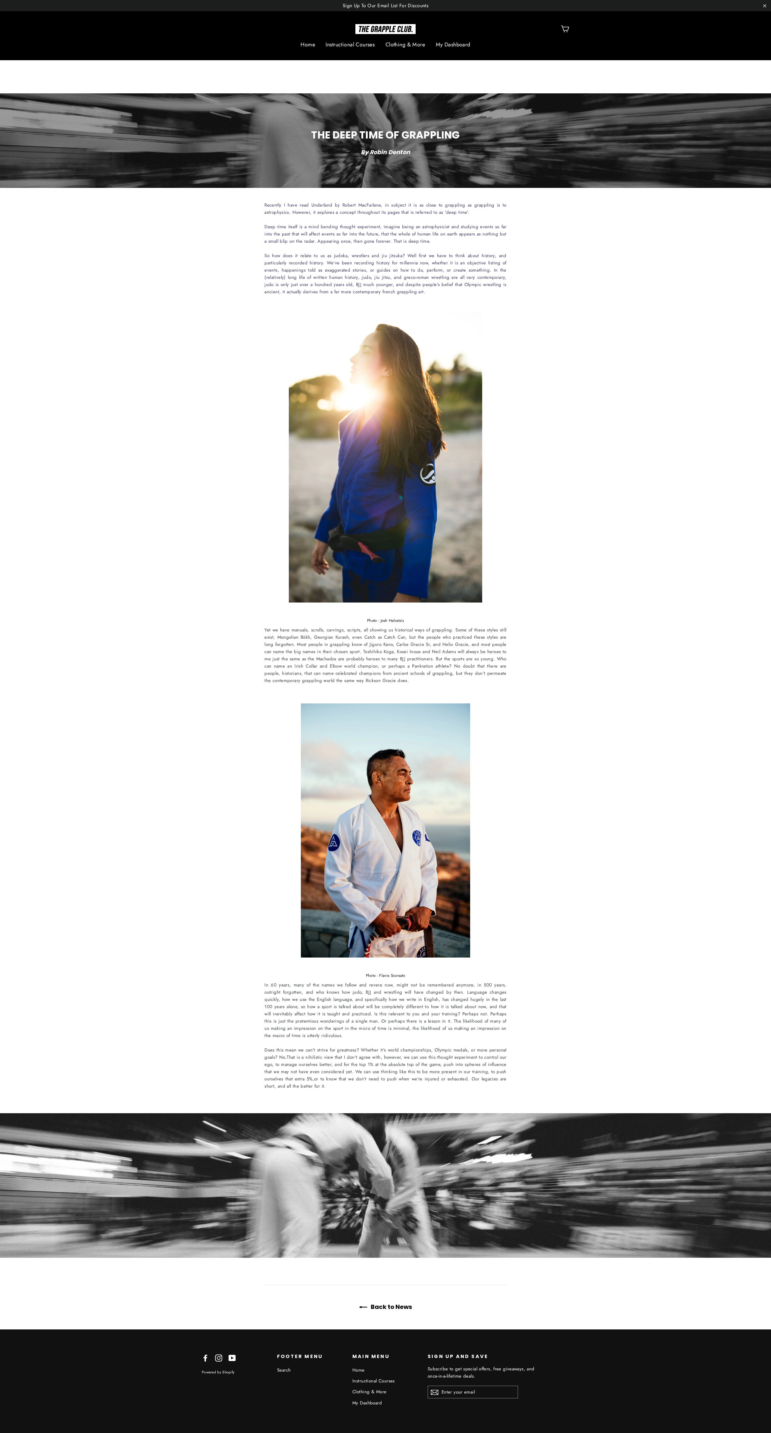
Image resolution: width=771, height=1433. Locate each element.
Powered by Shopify (218, 1372)
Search (284, 1370)
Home (308, 44)
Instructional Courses (350, 44)
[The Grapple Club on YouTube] (232, 1358)
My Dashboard (453, 44)
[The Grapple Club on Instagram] (218, 1358)
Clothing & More (405, 44)
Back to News (391, 1307)
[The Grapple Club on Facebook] (205, 1358)
